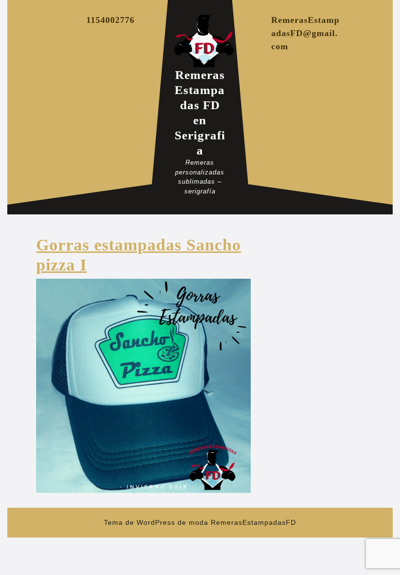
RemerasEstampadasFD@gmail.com (305, 33)
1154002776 (110, 20)
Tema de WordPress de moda (156, 522)
